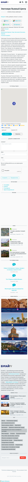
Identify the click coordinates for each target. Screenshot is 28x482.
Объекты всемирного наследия (10, 438)
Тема (2, 157)
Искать (7, 134)
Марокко (14, 309)
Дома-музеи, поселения (8, 444)
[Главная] (4, 2)
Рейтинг (6, 186)
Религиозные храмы (12, 420)
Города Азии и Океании (7, 442)
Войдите (3, 16)
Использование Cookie (22, 470)
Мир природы (5, 433)
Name (2, 152)
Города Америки (18, 440)
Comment (3, 141)
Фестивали (4, 427)
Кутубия (4, 339)
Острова (12, 433)
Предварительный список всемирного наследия (14, 311)
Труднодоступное (20, 433)
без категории (6, 127)
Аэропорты (18, 425)
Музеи (3, 420)
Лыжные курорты (5, 35)
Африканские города (18, 325)
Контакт (14, 471)
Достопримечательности (20, 339)
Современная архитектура (8, 449)
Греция (6, 29)
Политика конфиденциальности (9, 470)
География (6, 185)
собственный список (14, 374)
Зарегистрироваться (9, 189)
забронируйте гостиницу (12, 382)
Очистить (17, 134)
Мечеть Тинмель (6, 309)
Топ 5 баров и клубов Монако (14, 279)
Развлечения (19, 444)
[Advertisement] (14, 209)
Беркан (4, 325)
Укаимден (4, 351)
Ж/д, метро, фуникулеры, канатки (10, 435)
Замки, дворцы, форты (7, 425)
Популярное (7, 188)
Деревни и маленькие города (16, 427)
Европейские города (7, 440)
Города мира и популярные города (10, 447)
